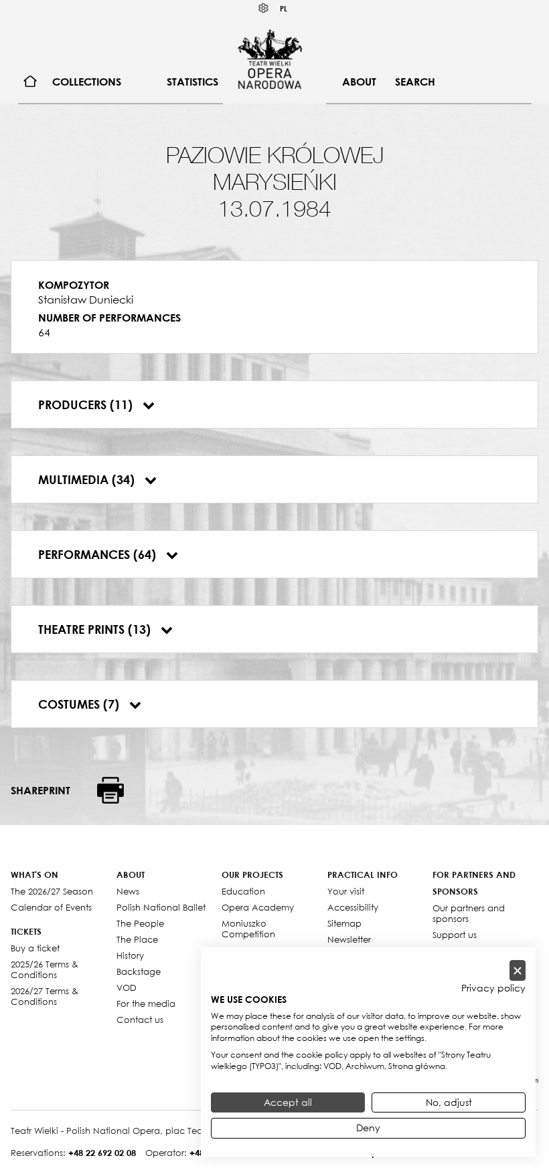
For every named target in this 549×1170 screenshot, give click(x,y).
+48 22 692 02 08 (102, 1152)
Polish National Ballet (161, 907)
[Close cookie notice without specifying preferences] (517, 970)
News (127, 891)
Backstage (138, 971)
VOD (126, 987)
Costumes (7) (80, 704)
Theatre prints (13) (96, 629)
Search (415, 81)
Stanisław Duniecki (85, 299)
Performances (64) (98, 554)
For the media (145, 1003)
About (359, 81)
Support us (455, 934)
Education (243, 891)
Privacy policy (493, 988)
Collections (86, 81)
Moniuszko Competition (248, 928)
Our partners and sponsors (469, 913)
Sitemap (344, 923)
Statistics (192, 81)
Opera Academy (258, 907)
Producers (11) (87, 404)
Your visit (345, 891)
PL (283, 8)
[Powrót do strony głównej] (270, 58)
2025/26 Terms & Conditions (44, 969)
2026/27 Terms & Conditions (44, 996)
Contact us (139, 1019)
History (130, 955)
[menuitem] (30, 82)
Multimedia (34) (88, 479)
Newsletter (349, 939)
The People (140, 923)
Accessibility (352, 907)
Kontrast (263, 8)
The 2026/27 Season (52, 891)
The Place (137, 939)
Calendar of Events (51, 907)
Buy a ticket (35, 948)
